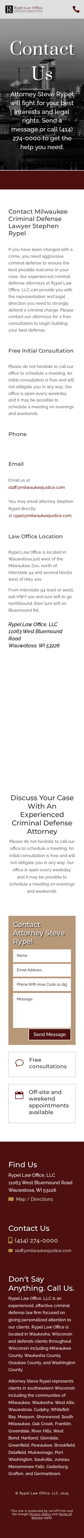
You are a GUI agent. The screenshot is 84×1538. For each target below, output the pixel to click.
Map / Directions (34, 1199)
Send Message (50, 1034)
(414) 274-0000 (36, 1240)
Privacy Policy (40, 1514)
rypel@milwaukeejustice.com (42, 515)
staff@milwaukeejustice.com (36, 487)
